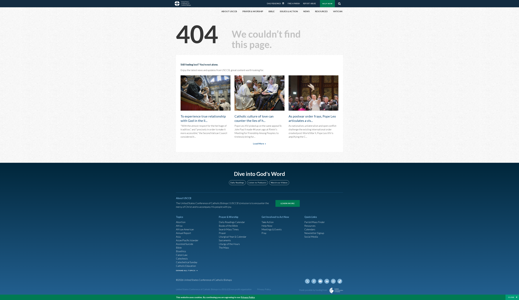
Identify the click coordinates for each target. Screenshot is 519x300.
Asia (178, 236)
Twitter (307, 281)
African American (185, 229)
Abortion (180, 222)
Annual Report (183, 233)
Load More (258, 143)
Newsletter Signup (314, 233)
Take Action (268, 222)
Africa (179, 225)
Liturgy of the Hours (229, 243)
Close (511, 297)
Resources (309, 225)
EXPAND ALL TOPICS (185, 270)
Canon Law (181, 254)
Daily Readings (274, 3)
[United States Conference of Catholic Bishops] (183, 4)
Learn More (288, 203)
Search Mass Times (229, 229)
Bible (179, 247)
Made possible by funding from (313, 290)
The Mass (224, 247)
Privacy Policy (264, 289)
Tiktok (339, 281)
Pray (264, 233)
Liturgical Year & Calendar (232, 236)
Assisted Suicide (184, 243)
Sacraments (225, 240)
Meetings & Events (272, 229)
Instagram (333, 281)
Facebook (313, 281)
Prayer (222, 233)
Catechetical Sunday (186, 262)
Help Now (327, 4)
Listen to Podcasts (257, 182)
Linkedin (326, 281)
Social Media (311, 236)
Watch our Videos (279, 182)
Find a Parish (294, 3)
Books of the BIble (228, 225)
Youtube (320, 281)
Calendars (309, 229)
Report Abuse (309, 3)
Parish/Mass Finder (314, 222)
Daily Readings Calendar (284, 3)
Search (339, 3)
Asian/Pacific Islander (187, 240)
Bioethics (181, 251)
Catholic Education (186, 265)
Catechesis (182, 258)
